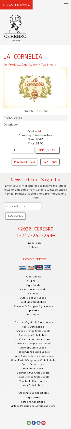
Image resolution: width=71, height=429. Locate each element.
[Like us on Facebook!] (34, 422)
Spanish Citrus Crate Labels (33, 372)
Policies (33, 246)
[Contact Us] (29, 422)
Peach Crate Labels (33, 364)
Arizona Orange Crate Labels (33, 330)
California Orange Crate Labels (33, 343)
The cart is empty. (16, 5)
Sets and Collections (33, 401)
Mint (40, 131)
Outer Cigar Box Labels (33, 297)
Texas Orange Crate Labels (33, 376)
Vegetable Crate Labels (33, 380)
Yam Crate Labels (33, 385)
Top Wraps (33, 314)
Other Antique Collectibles (33, 392)
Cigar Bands (33, 285)
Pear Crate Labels (33, 368)
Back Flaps (33, 281)
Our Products (11, 64)
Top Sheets (33, 310)
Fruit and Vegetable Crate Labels (33, 322)
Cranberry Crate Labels (33, 347)
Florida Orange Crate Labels (33, 351)
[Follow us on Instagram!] (38, 422)
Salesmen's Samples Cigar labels (33, 306)
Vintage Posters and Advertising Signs (33, 405)
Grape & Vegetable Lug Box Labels (33, 355)
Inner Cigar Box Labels (33, 289)
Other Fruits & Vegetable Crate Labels (33, 360)
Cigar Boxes (33, 397)
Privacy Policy (33, 242)
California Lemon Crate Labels (33, 339)
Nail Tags (33, 293)
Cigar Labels (33, 276)
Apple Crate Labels (33, 326)
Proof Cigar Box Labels (33, 301)
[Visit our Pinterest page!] (43, 422)
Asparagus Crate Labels (33, 334)
